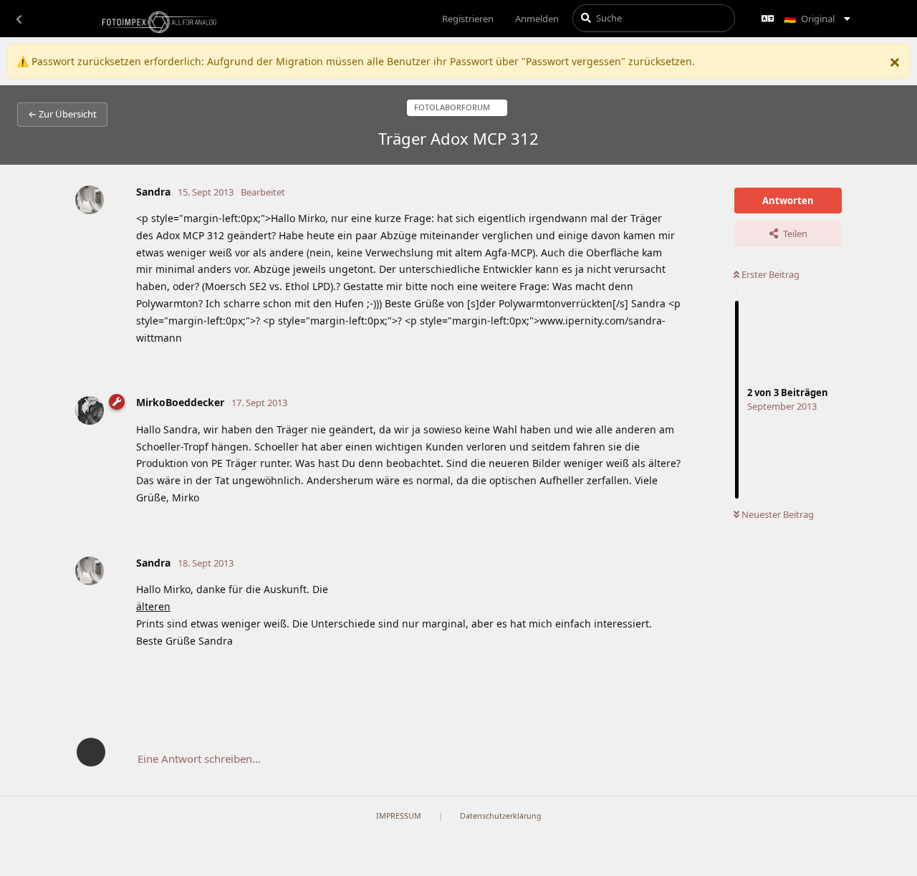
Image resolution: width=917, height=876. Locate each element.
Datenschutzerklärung (501, 816)
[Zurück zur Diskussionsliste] (19, 19)
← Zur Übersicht (62, 113)
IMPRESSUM (398, 816)
